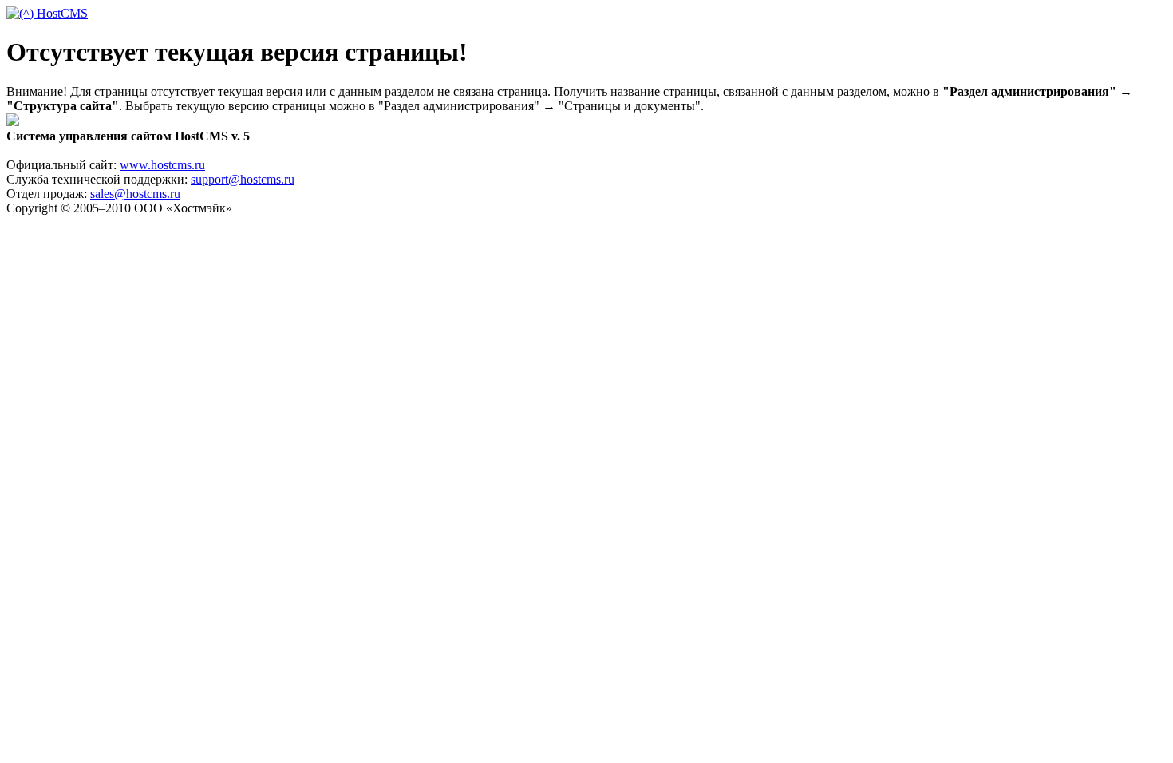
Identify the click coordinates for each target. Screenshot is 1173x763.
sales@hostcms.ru (135, 193)
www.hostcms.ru (162, 165)
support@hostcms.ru (242, 179)
